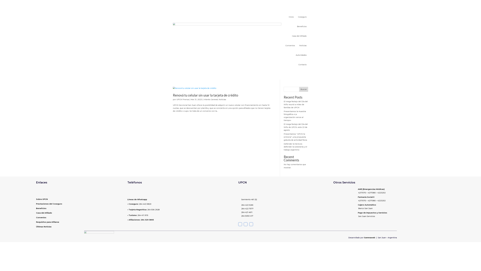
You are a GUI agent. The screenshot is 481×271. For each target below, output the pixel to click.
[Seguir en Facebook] (240, 224)
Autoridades (301, 55)
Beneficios (302, 26)
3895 (151, 220)
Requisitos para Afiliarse (47, 222)
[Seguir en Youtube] (246, 224)
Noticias (303, 45)
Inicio (291, 17)
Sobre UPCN (42, 199)
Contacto (302, 64)
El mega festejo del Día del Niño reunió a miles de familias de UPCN (296, 104)
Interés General (211, 99)
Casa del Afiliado (299, 36)
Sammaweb (370, 237)
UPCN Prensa (182, 99)
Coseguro (302, 17)
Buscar (303, 89)
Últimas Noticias (43, 227)
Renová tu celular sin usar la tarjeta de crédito (206, 95)
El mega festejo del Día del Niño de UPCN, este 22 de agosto (296, 127)
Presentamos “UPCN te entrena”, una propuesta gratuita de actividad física (295, 137)
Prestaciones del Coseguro (49, 204)
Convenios (290, 45)
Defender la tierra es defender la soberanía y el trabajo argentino (295, 147)
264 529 (145, 220)
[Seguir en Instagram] (251, 224)
